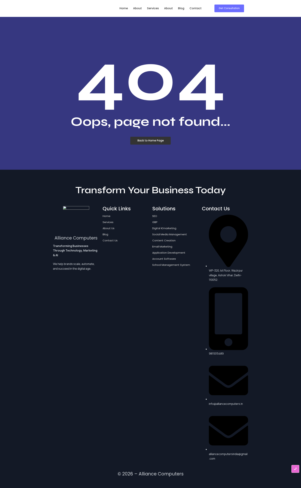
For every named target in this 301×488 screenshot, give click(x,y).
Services (153, 8)
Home (123, 8)
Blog (181, 8)
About (137, 8)
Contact (196, 8)
